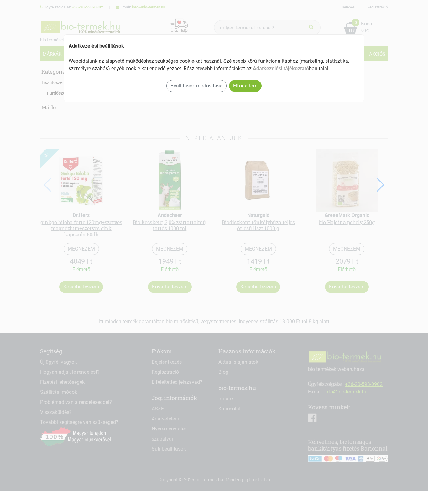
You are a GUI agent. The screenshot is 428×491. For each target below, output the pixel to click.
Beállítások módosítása (196, 86)
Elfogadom (245, 86)
